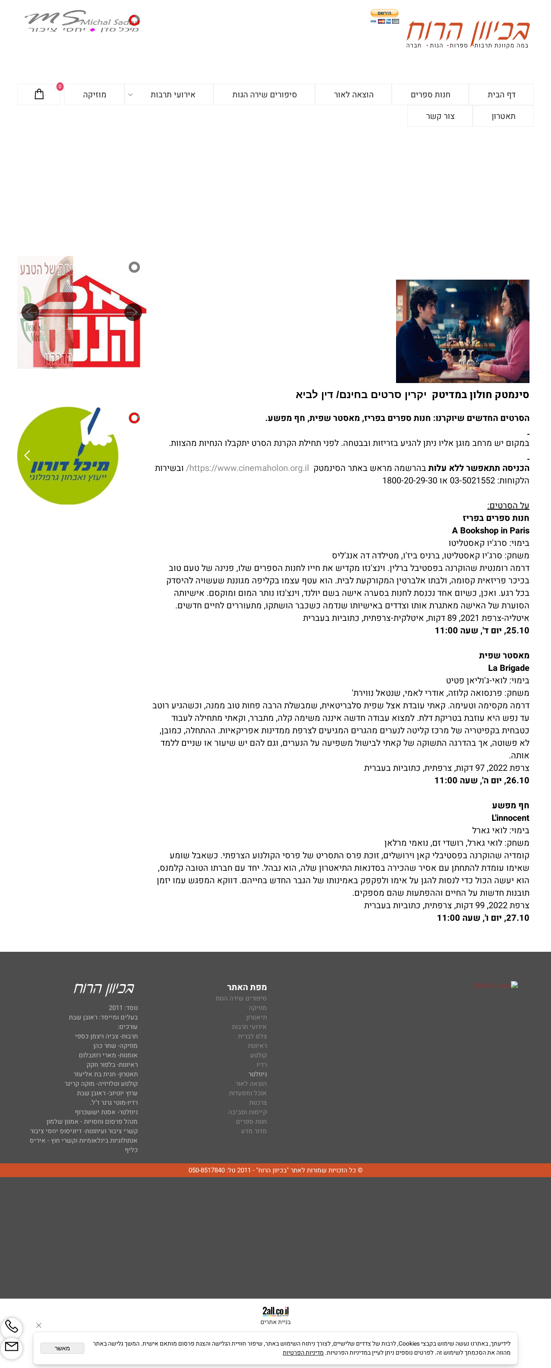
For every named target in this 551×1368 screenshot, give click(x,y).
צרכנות (258, 1102)
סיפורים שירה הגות (264, 95)
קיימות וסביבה (247, 1112)
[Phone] (12, 1329)
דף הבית (502, 95)
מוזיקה (94, 95)
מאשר (62, 1348)
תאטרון (504, 116)
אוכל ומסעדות (248, 1093)
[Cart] (39, 95)
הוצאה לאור (354, 95)
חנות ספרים (431, 95)
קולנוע (257, 1055)
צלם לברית (252, 1036)
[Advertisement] (275, 191)
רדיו (262, 1064)
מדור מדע (254, 1131)
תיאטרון (256, 1017)
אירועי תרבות (173, 95)
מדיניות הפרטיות (303, 1352)
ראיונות (257, 1045)
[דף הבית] (468, 36)
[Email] (12, 1349)
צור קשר (440, 116)
